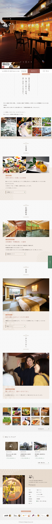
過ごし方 (30, 503)
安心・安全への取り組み (41, 501)
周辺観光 (30, 501)
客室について (9, 326)
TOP (29, 490)
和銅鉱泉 (30, 492)
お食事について (10, 192)
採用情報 (38, 498)
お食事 (30, 496)
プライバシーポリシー (41, 496)
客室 (29, 494)
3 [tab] (26, 62)
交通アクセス (39, 490)
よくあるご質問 (39, 494)
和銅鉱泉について (11, 254)
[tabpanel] (26, 34)
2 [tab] (23, 62)
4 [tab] (29, 62)
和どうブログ (39, 492)
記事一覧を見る (41, 462)
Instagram (41, 428)
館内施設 (30, 498)
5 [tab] (31, 62)
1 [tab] (21, 62)
